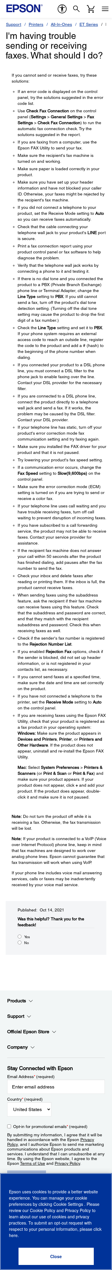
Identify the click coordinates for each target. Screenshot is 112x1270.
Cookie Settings (68, 1204)
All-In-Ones (61, 24)
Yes (27, 937)
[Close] (56, 1256)
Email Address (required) (31, 1076)
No (26, 943)
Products (16, 1001)
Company (17, 1047)
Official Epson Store (28, 1031)
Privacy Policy (67, 1163)
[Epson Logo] (24, 8)
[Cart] (91, 9)
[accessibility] (62, 9)
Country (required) (25, 1099)
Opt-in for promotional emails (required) (50, 1126)
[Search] (76, 9)
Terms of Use (32, 1163)
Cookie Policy (42, 1210)
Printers (36, 24)
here (13, 1235)
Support (13, 24)
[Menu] (105, 9)
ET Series (88, 24)
